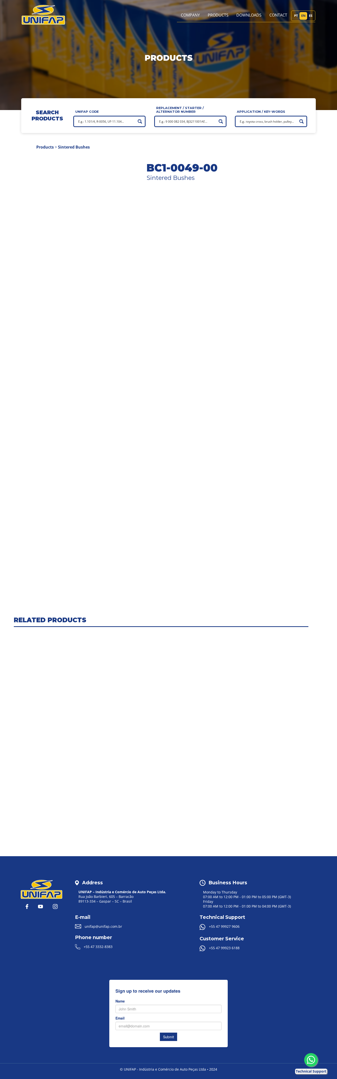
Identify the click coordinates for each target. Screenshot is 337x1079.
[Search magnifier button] (139, 121)
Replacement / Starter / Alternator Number (180, 110)
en (303, 15)
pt (296, 15)
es (310, 15)
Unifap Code (87, 112)
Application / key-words (261, 112)
